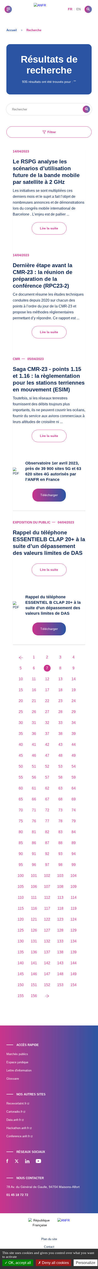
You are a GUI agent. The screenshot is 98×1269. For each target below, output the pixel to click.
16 (34, 690)
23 (60, 701)
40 (21, 744)
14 (74, 679)
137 (47, 952)
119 (74, 908)
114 (74, 897)
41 (34, 744)
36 (34, 734)
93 (60, 854)
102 (47, 876)
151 (34, 985)
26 (34, 712)
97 (47, 865)
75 (21, 821)
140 (21, 963)
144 (73, 963)
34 (74, 723)
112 (47, 897)
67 (47, 799)
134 (73, 941)
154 (73, 985)
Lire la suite (49, 228)
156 (34, 996)
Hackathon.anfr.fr (18, 1128)
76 (34, 821)
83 (60, 832)
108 (60, 886)
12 (47, 679)
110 (21, 897)
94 (74, 854)
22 (47, 701)
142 (47, 963)
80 (21, 832)
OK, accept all (19, 1263)
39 (74, 734)
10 (21, 679)
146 (34, 974)
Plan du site (49, 1239)
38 (60, 734)
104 (73, 876)
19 (74, 690)
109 (73, 886)
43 (60, 744)
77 (47, 821)
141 (34, 963)
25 (21, 712)
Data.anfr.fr (14, 1120)
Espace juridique (17, 1062)
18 (60, 690)
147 (47, 974)
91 (34, 854)
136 (34, 952)
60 (21, 788)
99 (74, 865)
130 (21, 941)
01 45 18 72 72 (17, 1195)
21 (34, 701)
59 (74, 777)
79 (74, 821)
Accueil (11, 30)
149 (73, 974)
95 (21, 865)
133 (60, 941)
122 (47, 919)
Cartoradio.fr (14, 1111)
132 (47, 941)
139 (73, 952)
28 (60, 712)
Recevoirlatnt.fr (16, 1103)
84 (74, 832)
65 (21, 799)
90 (21, 854)
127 (47, 930)
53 (60, 766)
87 (47, 843)
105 (21, 886)
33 (60, 723)
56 (34, 777)
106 (34, 886)
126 (34, 930)
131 (34, 941)
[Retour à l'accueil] (40, 9)
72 (47, 810)
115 (21, 908)
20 (21, 701)
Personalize (85, 1263)
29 (74, 712)
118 (60, 908)
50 (21, 766)
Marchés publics (17, 1054)
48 (60, 755)
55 (21, 777)
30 (21, 723)
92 (47, 854)
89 (74, 843)
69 (74, 799)
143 (60, 963)
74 (74, 810)
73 (60, 810)
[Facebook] (7, 1161)
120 (21, 919)
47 (47, 755)
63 (60, 788)
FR (70, 9)
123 (60, 919)
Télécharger (49, 495)
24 (74, 701)
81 (34, 832)
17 (47, 690)
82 (47, 832)
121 (34, 919)
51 (34, 766)
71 (34, 810)
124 (73, 919)
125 (21, 930)
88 (60, 843)
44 (74, 744)
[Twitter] (17, 1161)
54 (74, 766)
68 (60, 799)
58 (60, 777)
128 (60, 930)
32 (47, 723)
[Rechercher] (88, 9)
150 (21, 985)
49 (74, 755)
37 (47, 734)
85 (21, 843)
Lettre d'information (18, 1070)
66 (34, 799)
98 (60, 865)
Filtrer (51, 132)
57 (47, 777)
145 (21, 974)
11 (34, 679)
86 (34, 843)
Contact (49, 1247)
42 (47, 744)
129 (73, 930)
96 (34, 865)
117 (47, 908)
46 (34, 755)
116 (34, 908)
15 (21, 690)
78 (60, 821)
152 (47, 985)
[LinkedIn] (27, 1161)
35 (21, 734)
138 (60, 952)
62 (47, 788)
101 (34, 876)
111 (34, 897)
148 (60, 974)
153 (60, 985)
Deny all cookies (55, 1263)
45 (21, 755)
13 (60, 679)
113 (60, 897)
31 (34, 723)
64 (74, 788)
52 (47, 766)
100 (21, 876)
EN (78, 9)
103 (60, 876)
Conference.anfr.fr (18, 1136)
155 (21, 996)
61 (34, 788)
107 (47, 886)
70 (21, 810)
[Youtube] (38, 1161)
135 (21, 952)
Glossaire (12, 1078)
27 (47, 712)
